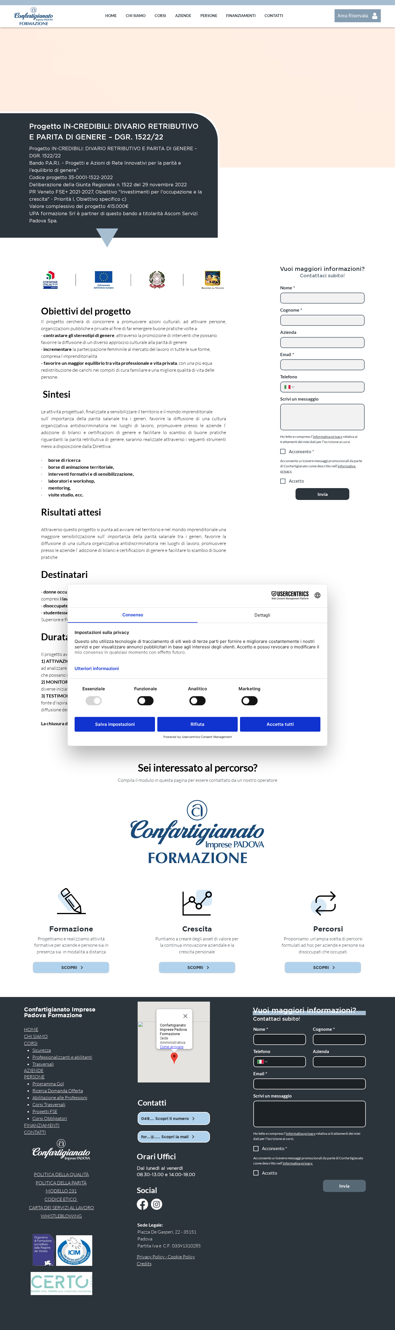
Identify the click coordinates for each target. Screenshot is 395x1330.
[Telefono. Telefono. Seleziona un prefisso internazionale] (289, 387)
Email (287, 354)
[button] (160, 16)
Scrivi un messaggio (299, 398)
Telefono (288, 376)
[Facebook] (142, 1204)
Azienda (288, 332)
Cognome (291, 309)
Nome (287, 287)
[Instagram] (156, 1204)
